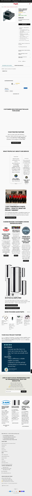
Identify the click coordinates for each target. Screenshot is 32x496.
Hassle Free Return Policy (5, 456)
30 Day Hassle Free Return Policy (24, 50)
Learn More (6, 255)
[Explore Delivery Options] (16, 197)
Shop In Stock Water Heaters (11, 305)
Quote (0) (31, 371)
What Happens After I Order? (23, 54)
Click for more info (25, 426)
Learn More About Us (16, 142)
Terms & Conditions (4, 451)
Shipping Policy (4, 445)
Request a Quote (4, 457)
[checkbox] (11, 91)
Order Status (3, 461)
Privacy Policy (4, 449)
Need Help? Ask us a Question (22, 57)
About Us (16, 255)
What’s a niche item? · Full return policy (24, 40)
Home (2, 6)
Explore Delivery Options (10, 217)
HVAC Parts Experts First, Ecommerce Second (8, 443)
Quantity (20, 20)
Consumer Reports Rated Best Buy (12, 308)
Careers (3, 459)
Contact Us (3, 446)
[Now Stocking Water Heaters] (16, 402)
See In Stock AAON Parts (6, 426)
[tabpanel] (16, 96)
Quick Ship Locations (5, 462)
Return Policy (26, 260)
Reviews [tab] (6, 88)
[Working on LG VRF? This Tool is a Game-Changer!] (26, 402)
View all (28, 311)
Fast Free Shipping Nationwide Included (23, 19)
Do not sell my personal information (7, 464)
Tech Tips (3, 448)
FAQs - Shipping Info (5, 454)
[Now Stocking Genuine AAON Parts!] (6, 402)
